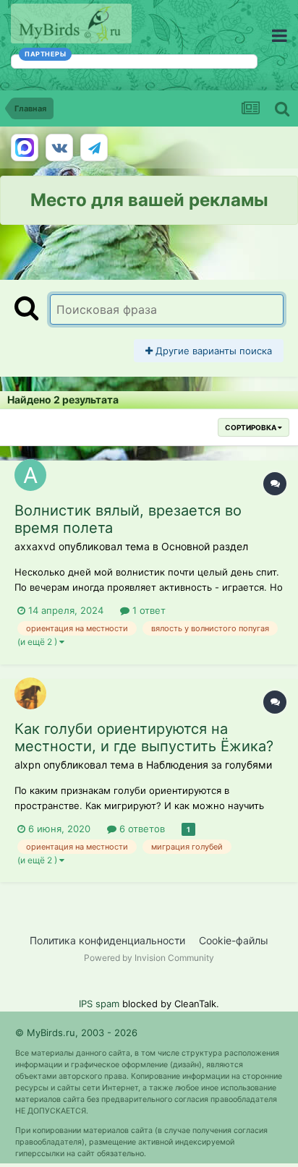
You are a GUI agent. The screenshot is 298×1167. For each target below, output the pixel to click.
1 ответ (147, 610)
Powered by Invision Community (149, 957)
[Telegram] (94, 147)
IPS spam (99, 1003)
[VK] (59, 147)
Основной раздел (204, 546)
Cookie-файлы (233, 940)
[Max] (24, 147)
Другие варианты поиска (212, 350)
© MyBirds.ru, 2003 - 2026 (76, 1032)
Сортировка (251, 427)
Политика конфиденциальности (107, 940)
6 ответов (140, 828)
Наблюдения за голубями (209, 764)
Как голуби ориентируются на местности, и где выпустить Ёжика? (143, 737)
